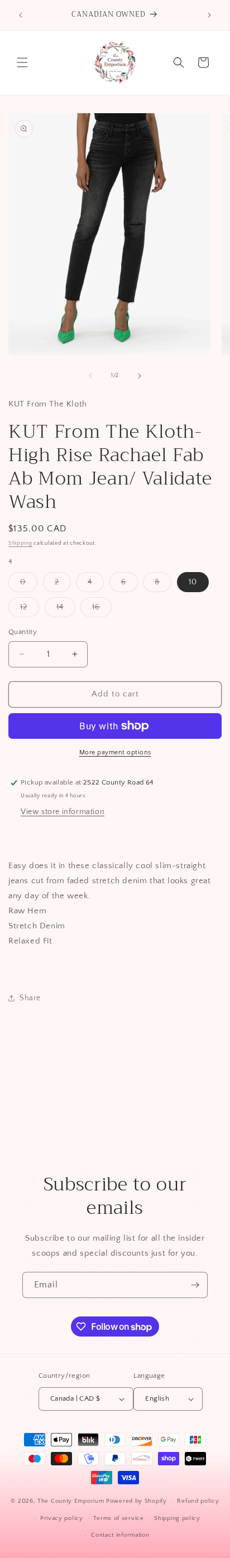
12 (29, 609)
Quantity (22, 632)
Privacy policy (61, 1518)
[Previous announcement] (20, 15)
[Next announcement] (209, 15)
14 (65, 609)
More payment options (115, 752)
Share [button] (30, 998)
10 (193, 582)
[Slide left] (90, 376)
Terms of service (118, 1518)
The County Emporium (71, 1501)
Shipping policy (177, 1518)
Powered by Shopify (136, 1501)
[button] (22, 62)
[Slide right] (139, 376)
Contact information (120, 1535)
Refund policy (198, 1501)
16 (102, 609)
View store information (62, 811)
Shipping (20, 543)
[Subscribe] (195, 1285)
